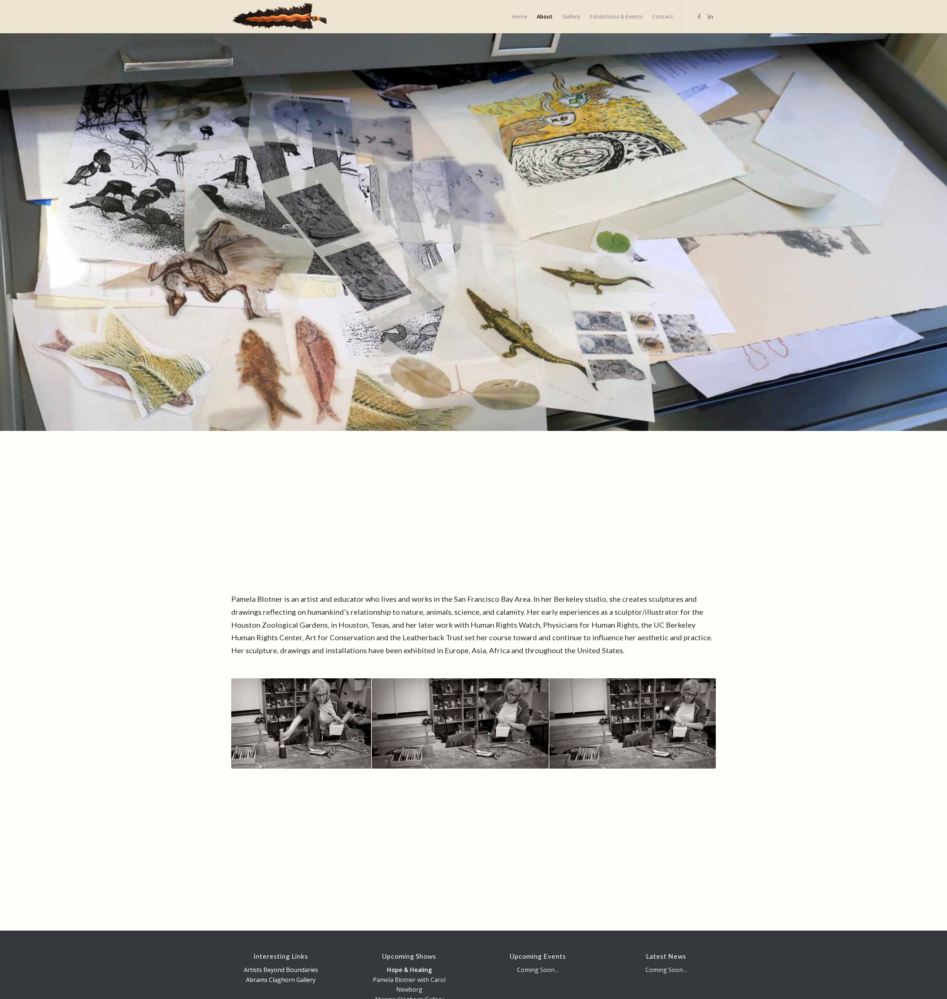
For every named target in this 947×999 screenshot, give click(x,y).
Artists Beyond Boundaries (281, 970)
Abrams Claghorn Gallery (281, 980)
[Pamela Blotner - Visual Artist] (279, 16)
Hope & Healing (409, 970)
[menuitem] (519, 16)
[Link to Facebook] (699, 16)
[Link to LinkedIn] (710, 16)
